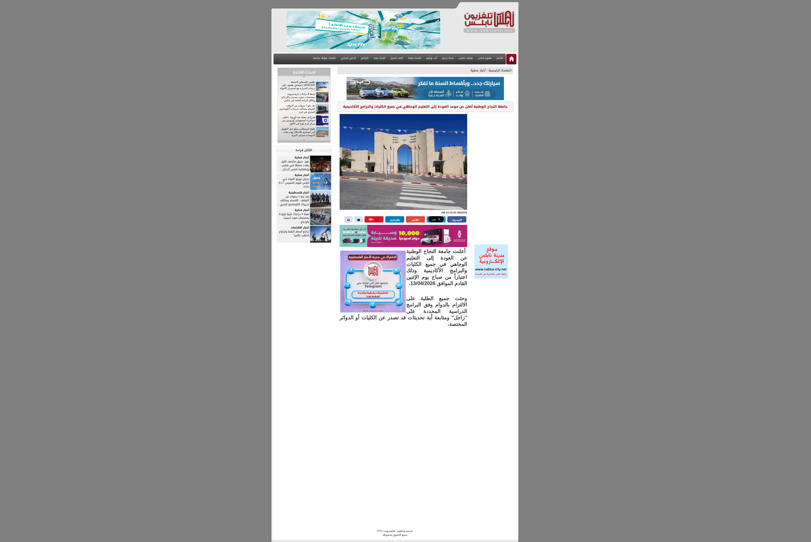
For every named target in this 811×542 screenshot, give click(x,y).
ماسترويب (389, 530)
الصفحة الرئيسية (500, 70)
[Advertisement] (491, 176)
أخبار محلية (478, 70)
